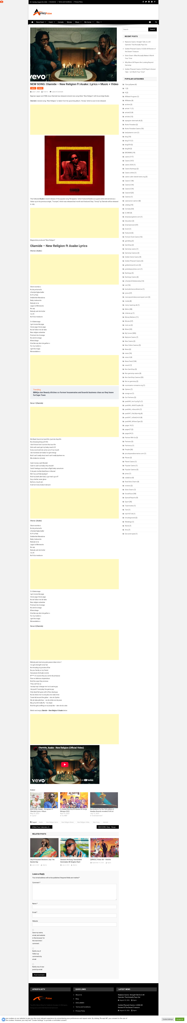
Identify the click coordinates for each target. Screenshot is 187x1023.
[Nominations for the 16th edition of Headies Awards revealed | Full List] (104, 800)
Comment (36, 882)
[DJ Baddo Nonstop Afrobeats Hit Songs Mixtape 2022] (74, 800)
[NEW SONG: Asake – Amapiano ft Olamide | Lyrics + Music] (44, 800)
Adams (45, 92)
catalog (127, 205)
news (127, 353)
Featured (128, 233)
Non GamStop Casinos (132, 377)
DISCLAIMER (80, 1003)
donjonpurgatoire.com (132, 217)
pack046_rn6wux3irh (132, 409)
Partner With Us (130, 437)
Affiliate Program (131, 96)
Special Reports (130, 498)
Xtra (98, 22)
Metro (127, 309)
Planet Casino (129, 461)
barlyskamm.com (131, 132)
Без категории (130, 534)
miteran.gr (128, 313)
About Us (79, 995)
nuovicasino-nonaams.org (134, 385)
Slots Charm (129, 490)
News (127, 349)
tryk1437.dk (129, 514)
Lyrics (33, 88)
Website (35, 921)
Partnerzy (128, 445)
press (127, 473)
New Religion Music (67, 822)
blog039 (128, 145)
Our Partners (129, 397)
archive (127, 104)
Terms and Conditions (65, 2)
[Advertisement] (74, 120)
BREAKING (128, 153)
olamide (105, 822)
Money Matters (130, 317)
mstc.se (127, 325)
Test (126, 510)
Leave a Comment (57, 92)
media (127, 301)
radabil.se (128, 478)
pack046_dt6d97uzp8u (133, 405)
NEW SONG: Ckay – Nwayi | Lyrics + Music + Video (108, 827)
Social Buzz (129, 494)
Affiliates (128, 100)
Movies (69, 22)
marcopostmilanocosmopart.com (136, 297)
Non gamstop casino (132, 373)
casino (127, 157)
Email (34, 912)
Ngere (109, 862)
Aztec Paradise (130, 124)
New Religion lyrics (52, 822)
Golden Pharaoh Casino (133, 261)
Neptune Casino (130, 337)
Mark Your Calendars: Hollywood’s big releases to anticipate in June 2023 (42, 827)
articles (127, 116)
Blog (77, 999)
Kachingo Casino (130, 277)
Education (128, 221)
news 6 (127, 357)
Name (35, 903)
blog (126, 137)
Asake (42, 199)
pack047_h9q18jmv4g (132, 413)
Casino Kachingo (130, 169)
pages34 (128, 433)
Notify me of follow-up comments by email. (37, 955)
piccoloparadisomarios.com (134, 453)
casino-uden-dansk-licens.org (135, 177)
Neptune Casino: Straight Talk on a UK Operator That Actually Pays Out (138, 43)
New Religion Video (83, 822)
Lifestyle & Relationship (133, 281)
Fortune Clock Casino (132, 237)
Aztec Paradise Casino (132, 128)
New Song (96, 822)
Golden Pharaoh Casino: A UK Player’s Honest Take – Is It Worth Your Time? (140, 70)
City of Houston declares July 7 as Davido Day (42, 861)
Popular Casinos (130, 469)
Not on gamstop (130, 381)
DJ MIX (127, 213)
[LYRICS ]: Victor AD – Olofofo (100, 859)
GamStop (128, 245)
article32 (128, 112)
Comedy (61, 22)
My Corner (87, 22)
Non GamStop (130, 369)
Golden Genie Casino (132, 257)
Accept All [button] (180, 1019)
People (127, 449)
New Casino (129, 341)
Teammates (129, 506)
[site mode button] (151, 22)
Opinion (127, 389)
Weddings (128, 522)
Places (127, 457)
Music (77, 22)
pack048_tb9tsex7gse (132, 421)
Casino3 (128, 189)
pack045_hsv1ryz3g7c (132, 401)
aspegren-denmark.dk (132, 120)
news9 (127, 365)
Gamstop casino (130, 249)
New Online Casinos (131, 345)
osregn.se (128, 393)
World (127, 526)
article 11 (128, 108)
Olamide (33, 101)
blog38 (127, 149)
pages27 (128, 429)
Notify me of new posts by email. (38, 968)
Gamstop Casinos (131, 253)
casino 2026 (129, 165)
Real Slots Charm (131, 482)
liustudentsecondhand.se (133, 289)
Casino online (129, 173)
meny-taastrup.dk (131, 305)
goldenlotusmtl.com (132, 265)
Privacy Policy (78, 2)
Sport (127, 502)
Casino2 (128, 185)
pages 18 (128, 425)
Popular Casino (130, 465)
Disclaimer (52, 2)
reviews (127, 486)
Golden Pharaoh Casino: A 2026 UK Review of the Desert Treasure (140, 50)
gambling (128, 241)
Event (51, 22)
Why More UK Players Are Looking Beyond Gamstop (139, 63)
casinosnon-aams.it (131, 201)
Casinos (127, 197)
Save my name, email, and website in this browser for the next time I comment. (38, 938)
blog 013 (128, 141)
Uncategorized (130, 518)
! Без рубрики (129, 84)
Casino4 (128, 193)
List (126, 285)
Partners (128, 441)
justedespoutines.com (132, 269)
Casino (127, 161)
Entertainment (130, 225)
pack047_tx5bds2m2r (132, 417)
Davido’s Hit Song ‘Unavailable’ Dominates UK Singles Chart (71, 861)
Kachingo (128, 273)
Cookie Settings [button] (168, 1019)
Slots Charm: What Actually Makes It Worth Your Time (139, 57)
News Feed (40, 22)
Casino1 (128, 181)
